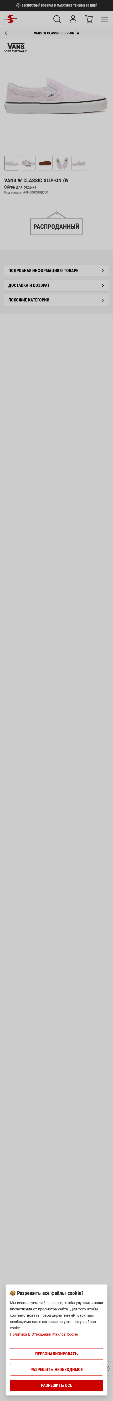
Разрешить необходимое (56, 1369)
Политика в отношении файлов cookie (44, 1334)
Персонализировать (56, 1353)
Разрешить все (56, 1385)
